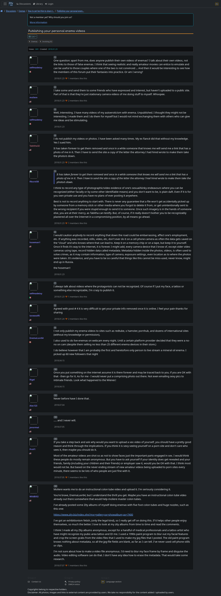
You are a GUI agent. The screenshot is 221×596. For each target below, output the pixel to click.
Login (50, 3)
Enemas (22, 10)
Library (39, 3)
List (33, 36)
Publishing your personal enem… (70, 10)
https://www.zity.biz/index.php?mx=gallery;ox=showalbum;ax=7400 (93, 514)
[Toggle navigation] (5, 3)
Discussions (25, 3)
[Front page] (1, 10)
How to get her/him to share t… (41, 10)
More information (38, 22)
